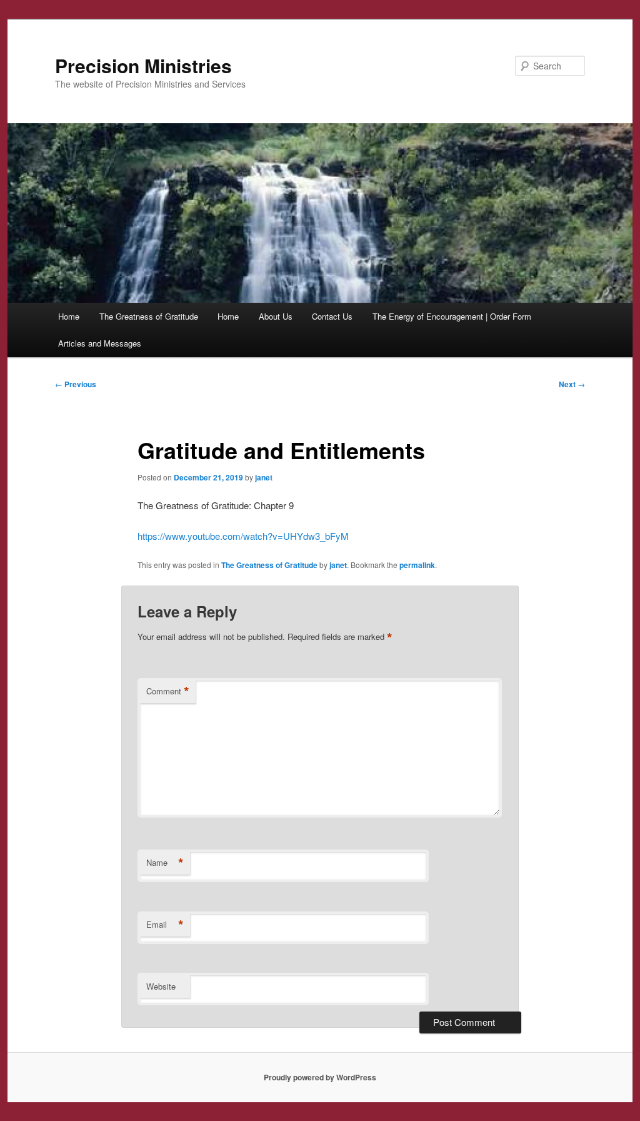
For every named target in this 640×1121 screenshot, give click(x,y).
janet (263, 477)
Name (165, 863)
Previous (75, 384)
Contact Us (332, 316)
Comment (167, 691)
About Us (275, 316)
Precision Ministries (143, 65)
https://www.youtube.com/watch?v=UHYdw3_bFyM (243, 535)
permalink (417, 565)
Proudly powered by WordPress (320, 1077)
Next (572, 384)
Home (68, 316)
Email (165, 925)
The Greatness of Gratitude (148, 316)
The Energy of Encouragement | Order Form (451, 316)
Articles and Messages (99, 343)
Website (161, 986)
